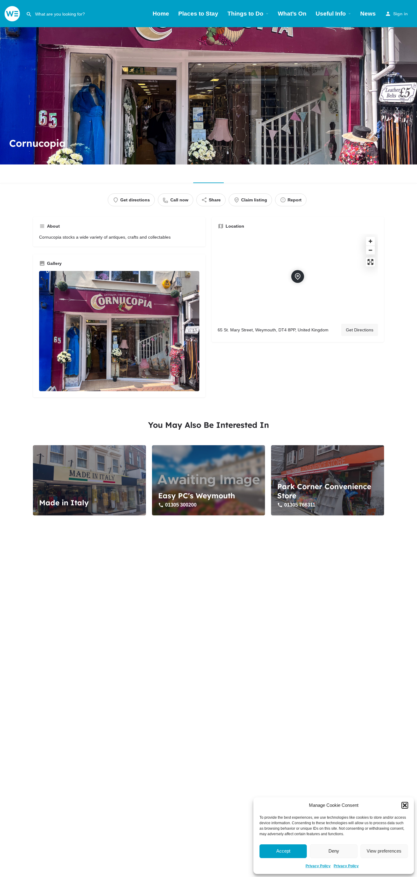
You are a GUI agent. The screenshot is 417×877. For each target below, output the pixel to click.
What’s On (292, 13)
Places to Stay (198, 13)
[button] (405, 805)
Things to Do (245, 13)
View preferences (384, 851)
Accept (283, 851)
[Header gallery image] (208, 95)
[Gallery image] (119, 331)
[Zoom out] (370, 250)
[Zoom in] (370, 241)
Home (161, 13)
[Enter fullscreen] (370, 262)
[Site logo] (13, 13)
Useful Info (331, 13)
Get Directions (359, 329)
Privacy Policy (318, 866)
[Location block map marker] (297, 276)
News (368, 13)
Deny (333, 851)
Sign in (400, 13)
